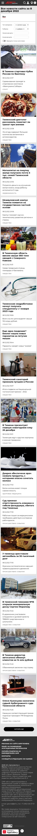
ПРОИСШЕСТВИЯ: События (13, 523)
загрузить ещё (19, 729)
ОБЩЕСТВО (7, 140)
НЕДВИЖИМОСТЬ (9, 193)
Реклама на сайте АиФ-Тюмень (15, 744)
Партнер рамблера (19, 826)
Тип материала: (7, 25)
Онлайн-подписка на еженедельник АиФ (11, 752)
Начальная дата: (7, 33)
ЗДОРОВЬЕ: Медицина (11, 493)
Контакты (6, 756)
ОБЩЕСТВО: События (11, 624)
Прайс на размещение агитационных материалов (14, 747)
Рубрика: (5, 29)
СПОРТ (5, 89)
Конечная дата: (7, 37)
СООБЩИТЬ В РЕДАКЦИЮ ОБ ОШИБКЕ (17, 759)
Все (4, 17)
